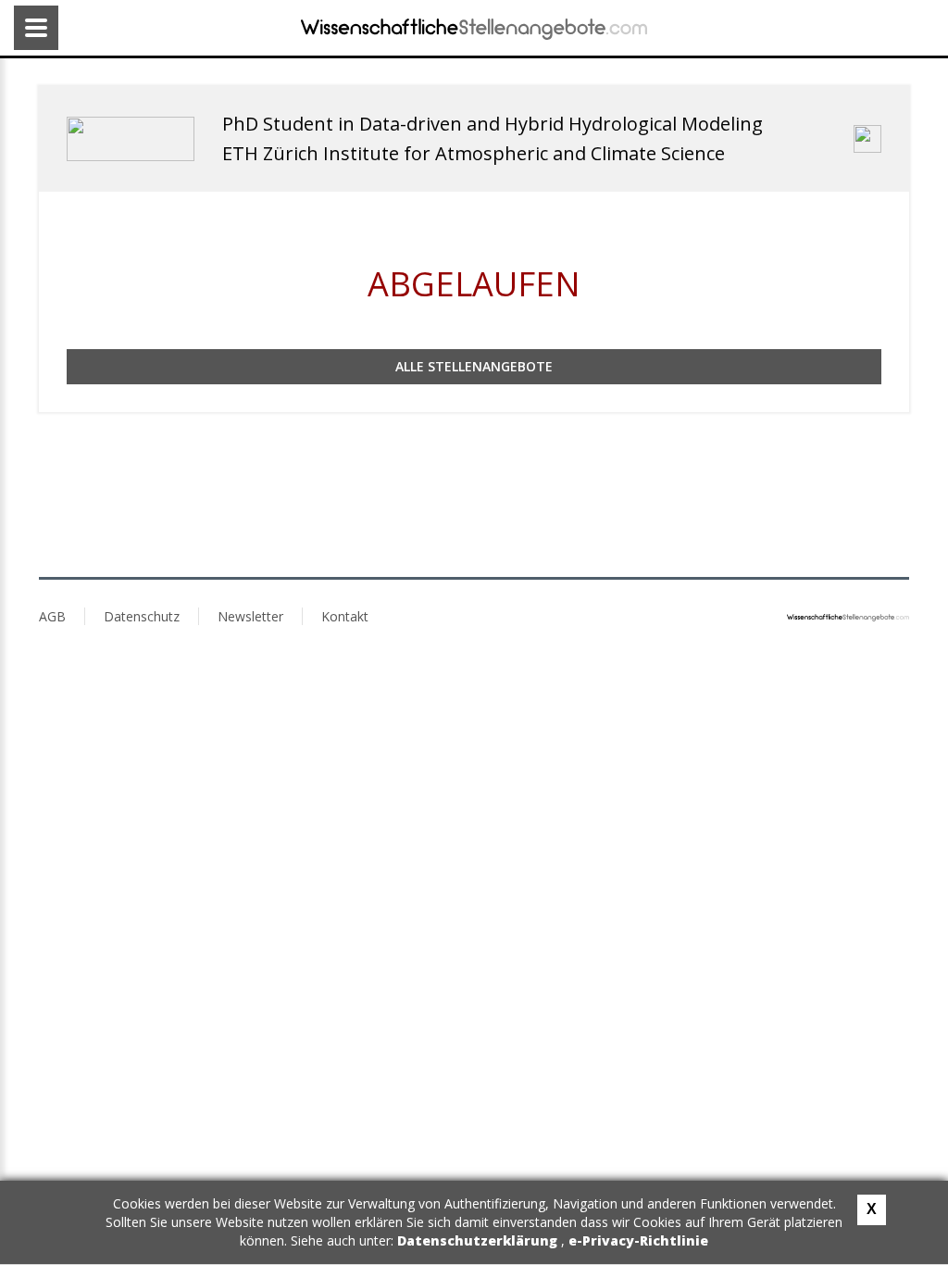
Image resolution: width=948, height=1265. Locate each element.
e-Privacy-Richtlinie (638, 1240)
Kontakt (344, 616)
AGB (52, 616)
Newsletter (250, 616)
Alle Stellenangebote (474, 366)
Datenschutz (142, 616)
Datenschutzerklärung (479, 1240)
